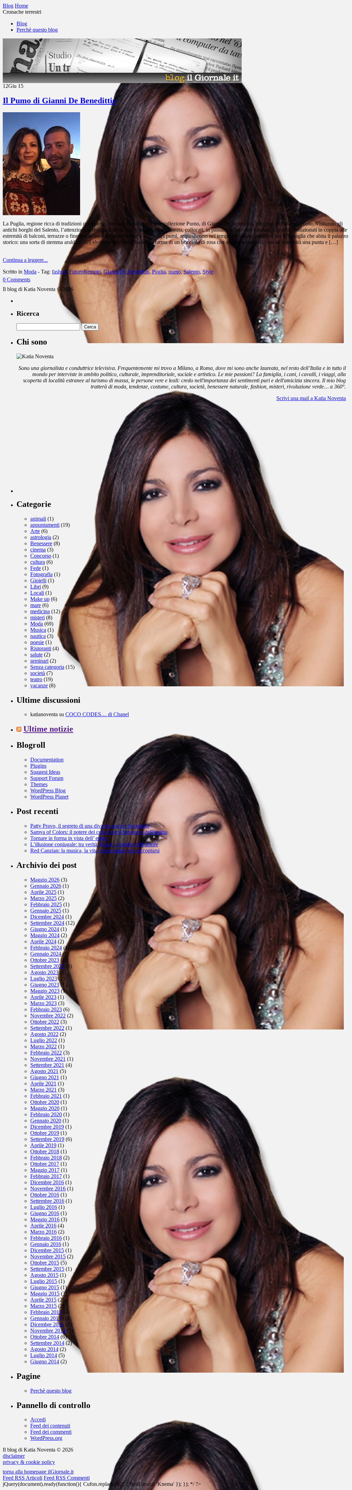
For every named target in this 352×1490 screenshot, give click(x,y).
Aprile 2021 (43, 1083)
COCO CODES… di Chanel (97, 714)
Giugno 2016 (44, 1213)
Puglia (159, 272)
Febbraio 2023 (46, 1009)
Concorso (40, 556)
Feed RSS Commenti (67, 1478)
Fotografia (41, 574)
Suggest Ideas (45, 772)
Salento (192, 272)
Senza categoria (47, 667)
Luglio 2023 (43, 978)
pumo (174, 272)
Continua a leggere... (25, 260)
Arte (35, 531)
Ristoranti (40, 648)
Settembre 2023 (47, 966)
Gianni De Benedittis (126, 272)
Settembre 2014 (47, 1343)
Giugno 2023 (44, 985)
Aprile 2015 (43, 1300)
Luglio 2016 (43, 1207)
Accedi (38, 1419)
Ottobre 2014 (44, 1337)
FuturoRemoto (85, 272)
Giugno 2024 (44, 929)
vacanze (39, 685)
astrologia (40, 537)
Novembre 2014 (48, 1331)
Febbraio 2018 (46, 1158)
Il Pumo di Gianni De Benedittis (59, 100)
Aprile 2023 (43, 997)
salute (36, 654)
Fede (35, 568)
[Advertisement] (68, 450)
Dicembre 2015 (47, 1250)
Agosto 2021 (44, 1071)
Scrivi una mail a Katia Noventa (311, 398)
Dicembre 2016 (47, 1182)
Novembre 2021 (48, 1059)
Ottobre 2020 (44, 1102)
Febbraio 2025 (46, 904)
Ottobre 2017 (44, 1164)
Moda (30, 272)
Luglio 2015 (43, 1281)
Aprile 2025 (43, 892)
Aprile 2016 (43, 1226)
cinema (38, 549)
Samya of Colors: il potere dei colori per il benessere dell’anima (98, 832)
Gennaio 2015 (45, 1318)
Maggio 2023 (44, 991)
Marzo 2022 (43, 1046)
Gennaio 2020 (45, 1121)
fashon (59, 272)
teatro (36, 679)
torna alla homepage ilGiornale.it (38, 1472)
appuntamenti (44, 525)
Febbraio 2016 (46, 1238)
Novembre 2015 (48, 1256)
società (37, 673)
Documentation (47, 760)
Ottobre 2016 (44, 1195)
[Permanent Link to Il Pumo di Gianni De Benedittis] (41, 213)
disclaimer (14, 1456)
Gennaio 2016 (45, 1244)
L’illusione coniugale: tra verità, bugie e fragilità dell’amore (94, 844)
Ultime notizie (48, 728)
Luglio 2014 (43, 1355)
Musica (38, 630)
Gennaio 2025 (45, 910)
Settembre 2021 (47, 1065)
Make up (40, 599)
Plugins (38, 766)
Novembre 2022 (48, 1015)
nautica (38, 636)
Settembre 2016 (47, 1201)
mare (35, 605)
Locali (37, 593)
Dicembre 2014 (47, 1324)
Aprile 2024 (43, 941)
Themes (38, 784)
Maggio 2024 (44, 935)
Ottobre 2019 (44, 1133)
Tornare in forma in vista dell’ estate (69, 838)
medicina (40, 611)
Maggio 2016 (44, 1219)
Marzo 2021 (43, 1090)
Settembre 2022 (47, 1028)
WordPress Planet (49, 797)
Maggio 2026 (44, 880)
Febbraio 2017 (46, 1176)
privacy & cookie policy (29, 1462)
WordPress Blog (48, 790)
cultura (37, 562)
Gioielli (38, 580)
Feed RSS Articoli (22, 1478)
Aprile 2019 (43, 1145)
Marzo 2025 (43, 898)
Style (207, 272)
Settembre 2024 (47, 923)
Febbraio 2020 (46, 1114)
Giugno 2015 (44, 1287)
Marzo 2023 (43, 1003)
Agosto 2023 (44, 972)
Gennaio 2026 (45, 886)
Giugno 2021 (44, 1077)
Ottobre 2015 (44, 1263)
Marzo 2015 (43, 1306)
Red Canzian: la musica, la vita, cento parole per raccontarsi (95, 850)
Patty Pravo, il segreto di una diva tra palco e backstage (90, 826)
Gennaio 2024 (45, 954)
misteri (37, 617)
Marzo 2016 (43, 1232)
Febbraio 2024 (46, 948)
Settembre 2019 (47, 1139)
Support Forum (46, 778)
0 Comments (16, 279)
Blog (21, 23)
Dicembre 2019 (47, 1127)
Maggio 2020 (44, 1108)
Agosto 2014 (44, 1349)
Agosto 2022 (44, 1034)
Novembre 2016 (48, 1188)
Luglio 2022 (43, 1040)
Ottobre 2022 (44, 1022)
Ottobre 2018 (44, 1151)
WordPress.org (46, 1438)
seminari (39, 661)
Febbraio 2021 (46, 1096)
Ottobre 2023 (44, 960)
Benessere (41, 543)
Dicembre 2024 (47, 917)
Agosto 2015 (44, 1275)
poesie (37, 642)
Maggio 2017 (44, 1170)
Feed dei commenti (51, 1432)
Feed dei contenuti (50, 1426)
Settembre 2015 (47, 1269)
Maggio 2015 (44, 1293)
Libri (35, 587)
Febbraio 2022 (46, 1053)
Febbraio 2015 (46, 1312)
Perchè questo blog (37, 30)
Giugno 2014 (44, 1361)
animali (38, 519)
